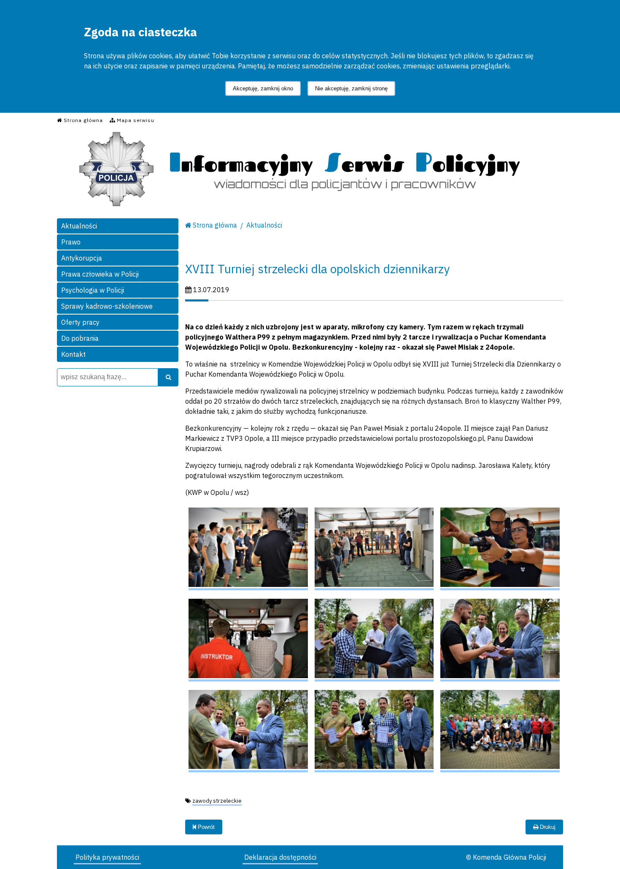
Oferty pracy (80, 322)
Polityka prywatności (107, 857)
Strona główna (215, 225)
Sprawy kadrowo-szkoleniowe (107, 306)
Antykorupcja (81, 258)
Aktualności (79, 226)
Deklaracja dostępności (280, 857)
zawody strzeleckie (217, 800)
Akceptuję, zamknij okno (263, 88)
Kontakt (73, 354)
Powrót (205, 827)
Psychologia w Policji (92, 290)
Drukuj (546, 827)
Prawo (71, 242)
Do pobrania (80, 338)
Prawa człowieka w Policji (100, 274)
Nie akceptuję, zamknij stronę (351, 88)
